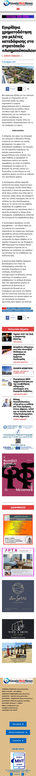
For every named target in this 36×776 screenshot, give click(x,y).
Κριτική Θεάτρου (20, 362)
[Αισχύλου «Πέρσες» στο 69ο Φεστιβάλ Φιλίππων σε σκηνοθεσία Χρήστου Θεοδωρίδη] (7, 350)
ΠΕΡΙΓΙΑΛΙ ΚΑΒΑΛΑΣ (8, 310)
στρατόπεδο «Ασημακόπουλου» (23, 310)
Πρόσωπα (17, 342)
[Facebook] (11, 774)
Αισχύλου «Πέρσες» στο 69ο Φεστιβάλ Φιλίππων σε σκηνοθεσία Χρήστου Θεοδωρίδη (23, 353)
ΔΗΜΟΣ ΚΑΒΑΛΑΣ (11, 308)
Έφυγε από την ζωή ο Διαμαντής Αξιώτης (23, 336)
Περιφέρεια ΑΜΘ (20, 394)
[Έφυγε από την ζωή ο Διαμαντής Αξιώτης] (7, 337)
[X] (23, 774)
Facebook (17, 774)
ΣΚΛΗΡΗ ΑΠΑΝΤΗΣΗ (22, 368)
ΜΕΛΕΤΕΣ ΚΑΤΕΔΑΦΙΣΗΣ (24, 308)
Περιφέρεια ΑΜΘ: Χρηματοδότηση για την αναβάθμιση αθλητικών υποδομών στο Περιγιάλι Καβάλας (23, 385)
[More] (28, 89)
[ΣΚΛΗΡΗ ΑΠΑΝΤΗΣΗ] (7, 370)
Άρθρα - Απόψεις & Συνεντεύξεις (21, 372)
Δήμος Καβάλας (20, 419)
